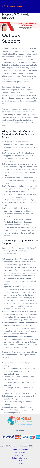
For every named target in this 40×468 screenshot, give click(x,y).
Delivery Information (20, 458)
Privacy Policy (20, 452)
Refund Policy (20, 455)
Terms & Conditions (20, 450)
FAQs (20, 461)
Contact (20, 463)
